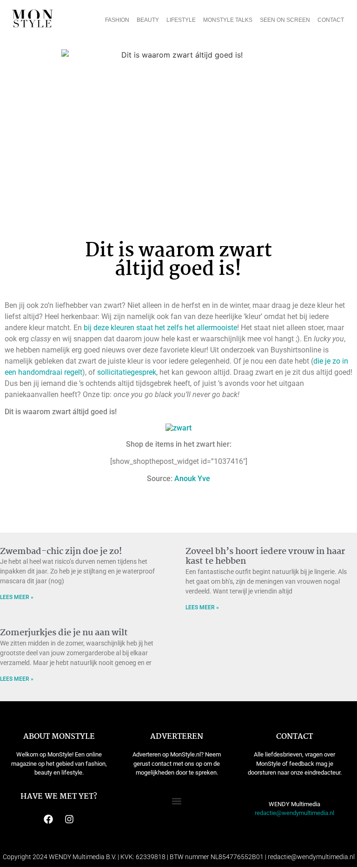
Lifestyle (181, 20)
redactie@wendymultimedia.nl (294, 812)
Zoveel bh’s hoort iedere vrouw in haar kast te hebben (265, 557)
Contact (330, 20)
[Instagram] (69, 819)
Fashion (117, 20)
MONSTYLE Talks (227, 20)
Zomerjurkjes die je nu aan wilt (64, 633)
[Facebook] (48, 819)
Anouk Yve (192, 478)
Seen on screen (285, 20)
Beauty (148, 20)
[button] (177, 800)
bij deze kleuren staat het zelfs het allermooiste (160, 327)
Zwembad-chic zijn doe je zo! (61, 552)
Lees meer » (16, 597)
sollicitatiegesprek (126, 372)
